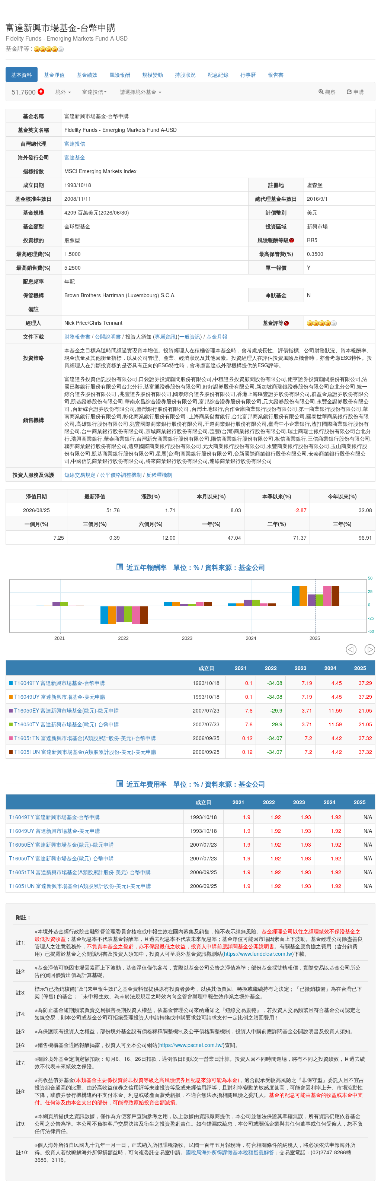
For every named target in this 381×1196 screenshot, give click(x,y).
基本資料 (21, 74)
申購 (358, 91)
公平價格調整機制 (121, 474)
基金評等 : (20, 48)
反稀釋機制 (159, 474)
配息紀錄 (218, 74)
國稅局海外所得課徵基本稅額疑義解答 (230, 1152)
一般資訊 (189, 336)
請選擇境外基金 (139, 91)
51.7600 (25, 91)
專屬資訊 (165, 336)
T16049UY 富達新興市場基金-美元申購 (59, 696)
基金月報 (216, 336)
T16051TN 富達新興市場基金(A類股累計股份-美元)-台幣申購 (84, 738)
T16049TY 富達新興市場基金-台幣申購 (59, 682)
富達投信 (92, 91)
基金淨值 (54, 74)
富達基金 (74, 157)
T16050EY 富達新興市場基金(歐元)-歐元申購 (66, 710)
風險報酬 (119, 74)
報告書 (276, 74)
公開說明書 (108, 336)
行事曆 (248, 74)
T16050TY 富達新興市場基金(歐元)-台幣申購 (66, 724)
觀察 (330, 91)
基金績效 (87, 74)
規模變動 (152, 74)
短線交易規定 (80, 474)
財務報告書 (77, 336)
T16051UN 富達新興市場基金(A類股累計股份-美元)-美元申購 (84, 751)
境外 (61, 91)
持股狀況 (185, 74)
